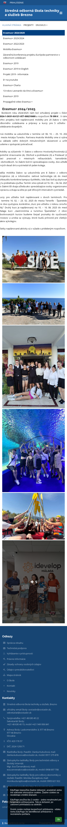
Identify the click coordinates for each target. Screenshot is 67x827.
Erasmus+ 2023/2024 (13, 38)
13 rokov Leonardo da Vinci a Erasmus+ (23, 90)
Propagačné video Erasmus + (17, 101)
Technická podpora (16, 648)
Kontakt (11, 685)
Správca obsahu (15, 642)
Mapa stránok (14, 675)
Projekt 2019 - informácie (15, 74)
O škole (10, 680)
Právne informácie (16, 659)
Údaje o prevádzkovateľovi (20, 669)
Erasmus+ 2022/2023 (13, 43)
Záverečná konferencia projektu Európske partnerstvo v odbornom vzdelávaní (31, 56)
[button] (4, 3)
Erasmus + (41, 25)
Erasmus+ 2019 (10, 63)
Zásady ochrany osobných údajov (24, 664)
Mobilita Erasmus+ (12, 49)
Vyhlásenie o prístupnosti (20, 653)
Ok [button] (58, 819)
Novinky (11, 691)
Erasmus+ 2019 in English (16, 68)
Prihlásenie (17, 2)
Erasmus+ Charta (11, 85)
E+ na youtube (10, 79)
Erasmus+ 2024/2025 (14, 32)
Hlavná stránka (11, 25)
